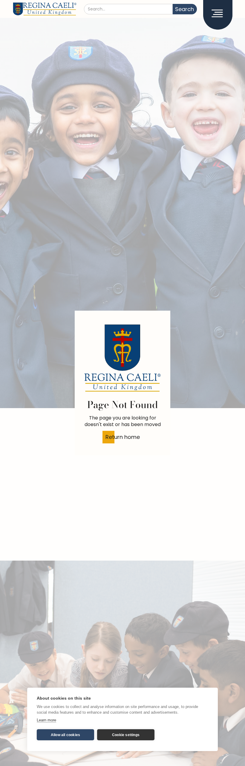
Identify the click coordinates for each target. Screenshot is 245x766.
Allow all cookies (65, 735)
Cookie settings (126, 735)
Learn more (46, 720)
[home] (44, 9)
